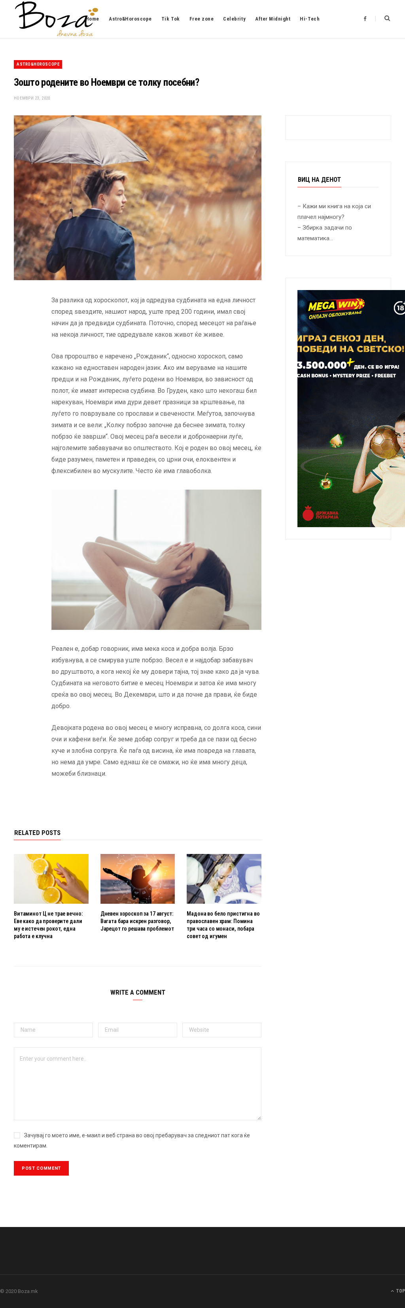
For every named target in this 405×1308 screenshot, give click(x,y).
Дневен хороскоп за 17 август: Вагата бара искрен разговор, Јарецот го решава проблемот (137, 921)
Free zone (201, 19)
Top (400, 1291)
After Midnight (272, 19)
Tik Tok (170, 19)
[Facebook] (22, 324)
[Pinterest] (22, 364)
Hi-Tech (310, 19)
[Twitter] (22, 344)
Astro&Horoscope (130, 19)
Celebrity (234, 19)
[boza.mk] (56, 19)
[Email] (22, 384)
